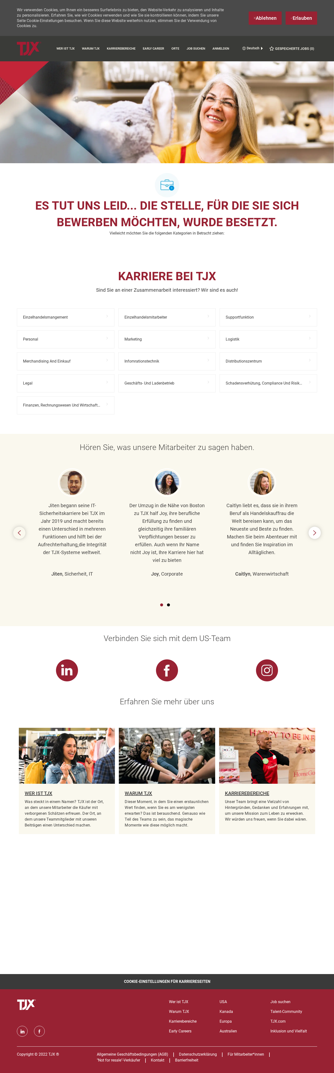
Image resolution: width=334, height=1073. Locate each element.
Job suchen (196, 48)
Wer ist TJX (65, 48)
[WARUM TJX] (167, 781)
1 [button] (161, 604)
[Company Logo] (35, 48)
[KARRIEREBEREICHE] (267, 781)
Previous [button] (19, 533)
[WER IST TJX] (67, 781)
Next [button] (315, 533)
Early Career (153, 48)
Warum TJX (91, 48)
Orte (175, 48)
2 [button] (168, 604)
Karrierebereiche (121, 48)
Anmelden (220, 48)
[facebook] (39, 1031)
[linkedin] (22, 1031)
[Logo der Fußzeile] (27, 1005)
